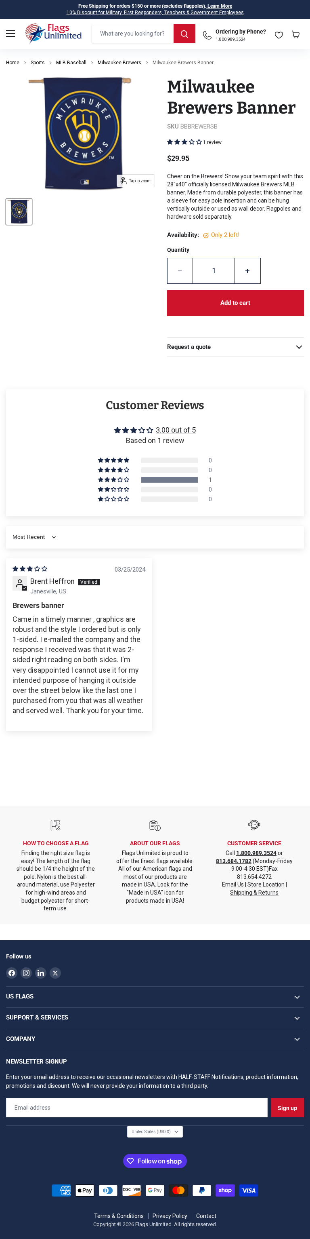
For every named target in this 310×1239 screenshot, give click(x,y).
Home (12, 62)
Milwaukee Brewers (119, 62)
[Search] (184, 33)
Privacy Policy (170, 1216)
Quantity (178, 250)
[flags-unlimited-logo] (53, 33)
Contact (206, 1216)
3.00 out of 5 (176, 430)
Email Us (233, 884)
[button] (185, 142)
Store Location (266, 884)
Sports (38, 62)
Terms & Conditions (119, 1216)
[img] (30, 569)
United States (151, 1131)
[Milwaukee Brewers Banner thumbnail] (19, 212)
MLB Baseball (71, 62)
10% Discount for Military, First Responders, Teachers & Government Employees (155, 12)
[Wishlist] (279, 33)
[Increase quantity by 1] (248, 271)
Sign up (287, 1108)
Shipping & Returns (254, 892)
